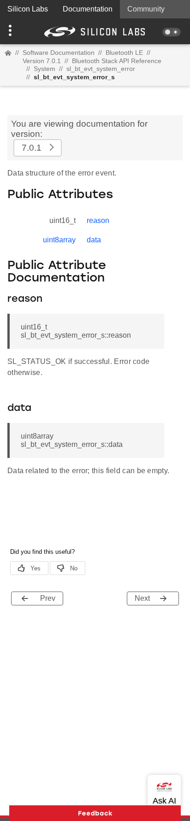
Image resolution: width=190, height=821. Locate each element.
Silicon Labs (27, 9)
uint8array (59, 240)
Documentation (88, 9)
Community (146, 9)
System (44, 68)
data (94, 240)
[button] (14, 31)
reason (98, 220)
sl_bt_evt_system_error (100, 68)
